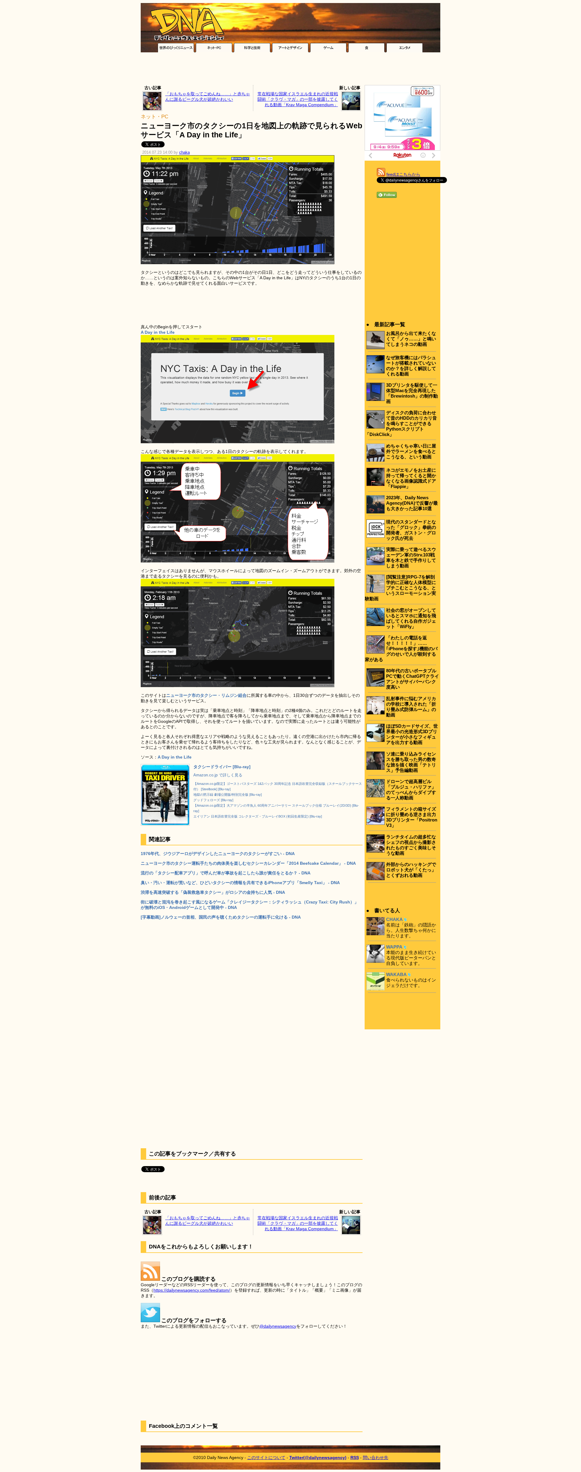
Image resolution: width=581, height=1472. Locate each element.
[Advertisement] (290, 70)
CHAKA (394, 919)
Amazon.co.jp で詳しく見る (217, 775)
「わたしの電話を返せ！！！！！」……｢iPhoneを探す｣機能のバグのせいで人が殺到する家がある (401, 648)
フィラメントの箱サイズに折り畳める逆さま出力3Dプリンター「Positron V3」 (411, 817)
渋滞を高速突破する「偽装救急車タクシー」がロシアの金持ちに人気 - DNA (213, 892)
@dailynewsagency (277, 1326)
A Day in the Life (175, 757)
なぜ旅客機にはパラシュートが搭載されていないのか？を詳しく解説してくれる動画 (411, 365)
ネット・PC (154, 117)
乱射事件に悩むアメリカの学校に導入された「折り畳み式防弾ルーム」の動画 (411, 706)
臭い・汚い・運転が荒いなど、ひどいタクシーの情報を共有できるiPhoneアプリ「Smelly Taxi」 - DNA (240, 882)
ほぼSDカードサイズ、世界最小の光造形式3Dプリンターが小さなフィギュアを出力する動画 (412, 734)
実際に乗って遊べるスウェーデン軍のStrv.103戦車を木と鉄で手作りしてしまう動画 (411, 557)
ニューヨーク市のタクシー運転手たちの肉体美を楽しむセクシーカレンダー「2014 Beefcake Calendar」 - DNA (248, 863)
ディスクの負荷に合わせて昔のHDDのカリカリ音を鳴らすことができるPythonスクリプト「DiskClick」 (401, 423)
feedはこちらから (403, 174)
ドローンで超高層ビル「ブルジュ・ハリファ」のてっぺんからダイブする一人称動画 (411, 789)
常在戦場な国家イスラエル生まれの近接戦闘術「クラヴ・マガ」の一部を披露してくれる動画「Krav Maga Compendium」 (298, 99)
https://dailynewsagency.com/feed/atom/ (191, 1290)
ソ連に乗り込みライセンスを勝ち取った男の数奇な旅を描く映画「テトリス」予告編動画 (411, 762)
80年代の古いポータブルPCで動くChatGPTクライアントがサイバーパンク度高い (412, 679)
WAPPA (394, 946)
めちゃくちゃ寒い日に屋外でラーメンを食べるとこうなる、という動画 (411, 451)
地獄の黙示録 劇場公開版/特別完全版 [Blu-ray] (227, 794)
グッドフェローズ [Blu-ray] (213, 800)
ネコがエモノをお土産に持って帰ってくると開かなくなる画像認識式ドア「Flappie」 (411, 478)
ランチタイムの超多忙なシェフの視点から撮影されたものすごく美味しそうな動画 (411, 845)
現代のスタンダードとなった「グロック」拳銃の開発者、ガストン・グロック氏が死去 (411, 530)
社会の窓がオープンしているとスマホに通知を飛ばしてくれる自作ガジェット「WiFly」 (411, 618)
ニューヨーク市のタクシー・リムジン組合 (206, 695)
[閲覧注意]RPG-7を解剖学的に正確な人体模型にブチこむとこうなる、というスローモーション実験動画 (400, 587)
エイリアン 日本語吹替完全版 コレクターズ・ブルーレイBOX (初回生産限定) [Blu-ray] (257, 816)
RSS (354, 1457)
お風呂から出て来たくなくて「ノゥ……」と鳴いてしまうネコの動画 (411, 339)
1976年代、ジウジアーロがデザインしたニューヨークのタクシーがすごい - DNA (218, 853)
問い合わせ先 (375, 1457)
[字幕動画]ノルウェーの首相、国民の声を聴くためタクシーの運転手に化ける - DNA (221, 917)
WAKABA (396, 974)
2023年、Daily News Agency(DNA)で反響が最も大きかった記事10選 (412, 503)
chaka (184, 152)
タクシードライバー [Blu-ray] (222, 766)
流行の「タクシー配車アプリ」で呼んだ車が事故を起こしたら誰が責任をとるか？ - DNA (225, 872)
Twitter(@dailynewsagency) (317, 1457)
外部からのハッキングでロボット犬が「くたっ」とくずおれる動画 (411, 870)
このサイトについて (266, 1457)
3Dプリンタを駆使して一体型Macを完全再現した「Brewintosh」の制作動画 (412, 393)
